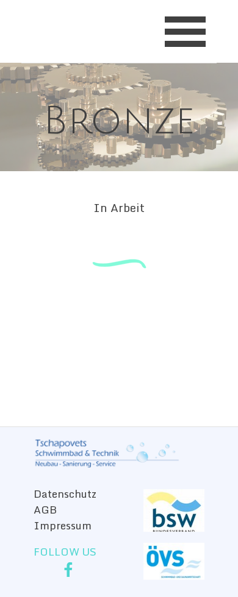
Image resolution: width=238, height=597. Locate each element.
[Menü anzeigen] (185, 31)
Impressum (63, 525)
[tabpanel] (119, 102)
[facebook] (68, 569)
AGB (45, 509)
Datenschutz (65, 493)
